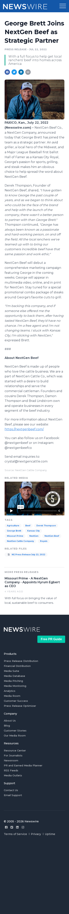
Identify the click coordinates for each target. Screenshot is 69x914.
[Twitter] (12, 827)
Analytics (9, 690)
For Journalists (13, 755)
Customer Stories (15, 730)
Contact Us (11, 790)
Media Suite (11, 670)
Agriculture (13, 525)
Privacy (36, 834)
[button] (62, 6)
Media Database (14, 675)
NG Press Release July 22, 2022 (28, 554)
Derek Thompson (46, 525)
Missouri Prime (15, 536)
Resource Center (15, 750)
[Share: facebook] (7, 72)
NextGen (33, 536)
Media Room (12, 695)
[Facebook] (6, 827)
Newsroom (11, 760)
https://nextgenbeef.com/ (24, 429)
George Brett (14, 531)
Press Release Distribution (21, 660)
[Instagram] (23, 827)
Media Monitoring (15, 685)
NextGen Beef (51, 536)
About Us (10, 720)
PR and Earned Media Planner (23, 765)
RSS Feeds (11, 770)
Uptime (50, 834)
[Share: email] (28, 72)
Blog (7, 725)
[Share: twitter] (14, 72)
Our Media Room (15, 735)
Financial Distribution (17, 665)
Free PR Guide (51, 639)
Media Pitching (13, 680)
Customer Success (16, 700)
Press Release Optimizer (20, 705)
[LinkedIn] (17, 827)
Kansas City (33, 531)
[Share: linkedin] (21, 72)
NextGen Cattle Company (20, 541)
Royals (43, 541)
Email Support (13, 795)
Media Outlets (13, 775)
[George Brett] (34, 118)
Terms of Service (15, 834)
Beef (27, 525)
